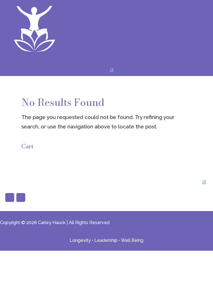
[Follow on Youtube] (9, 197)
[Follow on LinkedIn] (20, 197)
